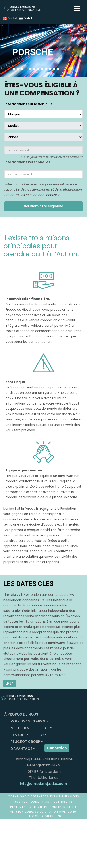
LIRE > (10, 683)
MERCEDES (20, 728)
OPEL (45, 735)
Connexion (57, 748)
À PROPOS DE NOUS (21, 714)
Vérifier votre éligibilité (43, 206)
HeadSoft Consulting (44, 816)
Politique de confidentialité (40, 195)
